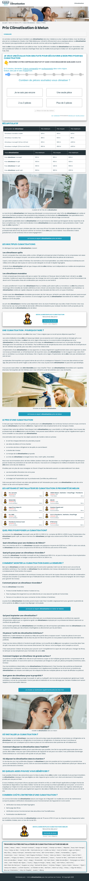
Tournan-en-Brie (61, 858)
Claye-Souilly (66, 855)
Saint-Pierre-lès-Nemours (12, 865)
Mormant (47, 868)
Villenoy (41, 870)
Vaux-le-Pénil (76, 855)
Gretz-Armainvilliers (10, 860)
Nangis (20, 860)
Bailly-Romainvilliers (62, 860)
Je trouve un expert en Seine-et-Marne (45, 609)
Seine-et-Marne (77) (15, 23)
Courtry (29, 863)
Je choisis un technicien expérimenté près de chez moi (44, 690)
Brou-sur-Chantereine (11, 870)
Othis (5, 863)
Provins (46, 855)
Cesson (52, 858)
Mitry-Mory (7, 852)
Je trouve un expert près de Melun (44, 238)
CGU (52, 115)
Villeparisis (66, 847)
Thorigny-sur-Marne (17, 858)
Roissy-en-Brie (13, 850)
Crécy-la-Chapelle (25, 870)
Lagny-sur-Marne (74, 850)
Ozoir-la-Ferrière (62, 850)
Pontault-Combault (28, 847)
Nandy (48, 863)
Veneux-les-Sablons (10, 868)
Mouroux (75, 865)
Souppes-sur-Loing (27, 865)
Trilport (82, 865)
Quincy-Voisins (66, 865)
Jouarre (35, 870)
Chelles (6, 847)
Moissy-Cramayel (18, 852)
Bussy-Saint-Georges (77, 847)
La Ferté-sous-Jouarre (32, 858)
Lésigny (31, 860)
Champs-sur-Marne (55, 847)
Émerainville (38, 860)
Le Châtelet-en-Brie (37, 868)
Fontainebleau (65, 852)
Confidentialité (57, 115)
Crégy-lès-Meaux (75, 868)
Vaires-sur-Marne (55, 855)
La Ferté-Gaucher (23, 868)
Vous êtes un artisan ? (80, 115)
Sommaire (8, 34)
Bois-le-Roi (70, 863)
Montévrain (44, 858)
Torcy (6, 850)
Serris (25, 860)
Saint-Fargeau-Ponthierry (34, 855)
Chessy (66, 868)
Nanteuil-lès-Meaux (41, 865)
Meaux (12, 847)
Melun (18, 847)
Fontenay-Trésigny (54, 865)
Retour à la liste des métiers (45, 110)
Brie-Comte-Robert (48, 852)
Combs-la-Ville (24, 850)
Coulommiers (8, 855)
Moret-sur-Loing (57, 868)
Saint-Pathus (61, 863)
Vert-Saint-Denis (49, 860)
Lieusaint (6, 858)
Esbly (53, 863)
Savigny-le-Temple (41, 847)
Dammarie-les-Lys (37, 850)
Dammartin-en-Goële (75, 858)
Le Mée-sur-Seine (49, 850)
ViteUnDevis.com (71, 115)
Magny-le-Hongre (39, 863)
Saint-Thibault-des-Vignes (17, 863)
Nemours (22, 855)
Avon (15, 855)
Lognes (74, 852)
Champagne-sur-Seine (77, 860)
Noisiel (57, 852)
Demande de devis (50, 321)
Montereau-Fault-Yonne (32, 852)
